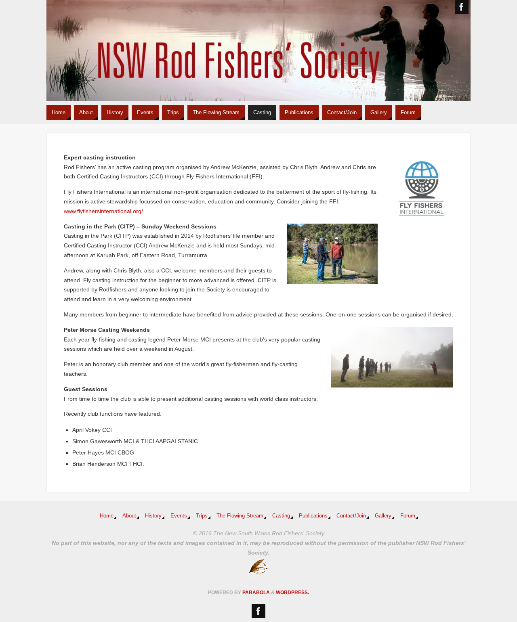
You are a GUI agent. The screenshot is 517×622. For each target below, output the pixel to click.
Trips (202, 516)
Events (178, 516)
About (129, 516)
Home (106, 516)
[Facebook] (462, 7)
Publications (313, 516)
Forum (407, 516)
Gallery (383, 516)
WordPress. (292, 592)
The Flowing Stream (239, 516)
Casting (281, 516)
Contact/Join (351, 516)
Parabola (256, 592)
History (153, 516)
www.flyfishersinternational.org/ (103, 211)
